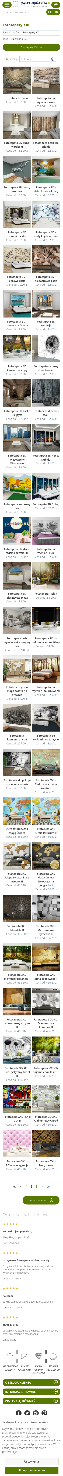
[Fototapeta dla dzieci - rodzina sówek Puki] (17, 531)
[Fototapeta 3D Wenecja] (45, 303)
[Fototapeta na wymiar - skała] (45, 80)
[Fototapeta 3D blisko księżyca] (17, 393)
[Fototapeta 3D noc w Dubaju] (45, 437)
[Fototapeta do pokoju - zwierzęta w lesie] (17, 762)
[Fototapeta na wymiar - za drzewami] (45, 669)
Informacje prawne (20, 1392)
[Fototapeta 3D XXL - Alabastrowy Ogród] (45, 1099)
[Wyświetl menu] (7, 5)
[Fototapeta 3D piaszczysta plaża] (17, 575)
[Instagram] (36, 1413)
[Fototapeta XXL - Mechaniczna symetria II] (45, 908)
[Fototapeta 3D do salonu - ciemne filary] (45, 620)
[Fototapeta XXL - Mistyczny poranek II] (17, 957)
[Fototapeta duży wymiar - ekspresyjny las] (17, 620)
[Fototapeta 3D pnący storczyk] (17, 169)
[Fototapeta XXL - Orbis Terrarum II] (45, 811)
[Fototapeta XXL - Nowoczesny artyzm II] (17, 1001)
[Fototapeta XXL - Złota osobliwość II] (45, 957)
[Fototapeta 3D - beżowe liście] (17, 259)
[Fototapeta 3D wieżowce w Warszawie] (17, 437)
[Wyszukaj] (49, 12)
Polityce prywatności (39, 1444)
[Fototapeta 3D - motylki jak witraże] (45, 214)
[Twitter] (27, 1413)
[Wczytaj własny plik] (56, 12)
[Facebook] (19, 1413)
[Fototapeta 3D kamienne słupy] (17, 348)
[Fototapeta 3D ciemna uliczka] (17, 214)
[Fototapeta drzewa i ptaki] (45, 393)
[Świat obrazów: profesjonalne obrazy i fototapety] (31, 4)
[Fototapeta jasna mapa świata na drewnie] (17, 669)
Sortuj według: (11, 59)
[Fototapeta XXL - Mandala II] (17, 908)
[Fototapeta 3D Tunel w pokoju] (17, 125)
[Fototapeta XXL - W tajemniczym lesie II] (45, 1050)
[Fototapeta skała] (17, 80)
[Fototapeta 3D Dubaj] (45, 486)
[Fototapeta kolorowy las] (17, 486)
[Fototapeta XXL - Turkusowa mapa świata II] (45, 762)
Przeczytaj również (20, 1401)
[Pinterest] (44, 1413)
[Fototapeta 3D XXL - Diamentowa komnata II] (45, 1001)
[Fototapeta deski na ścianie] (45, 125)
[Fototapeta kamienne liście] (17, 717)
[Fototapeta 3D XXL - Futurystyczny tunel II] (17, 1050)
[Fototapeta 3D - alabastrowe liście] (45, 259)
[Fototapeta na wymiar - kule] (45, 531)
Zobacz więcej (38, 1200)
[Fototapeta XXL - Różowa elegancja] (17, 1143)
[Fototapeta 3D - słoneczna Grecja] (17, 303)
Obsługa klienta (18, 1383)
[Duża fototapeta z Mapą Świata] (17, 811)
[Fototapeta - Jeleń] (45, 575)
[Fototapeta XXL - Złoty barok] (45, 1143)
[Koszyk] (55, 5)
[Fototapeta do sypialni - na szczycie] (45, 717)
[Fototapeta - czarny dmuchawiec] (45, 348)
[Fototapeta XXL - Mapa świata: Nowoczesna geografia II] (45, 856)
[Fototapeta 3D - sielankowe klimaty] (45, 169)
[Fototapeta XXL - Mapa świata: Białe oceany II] (17, 856)
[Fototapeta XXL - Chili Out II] (17, 1099)
